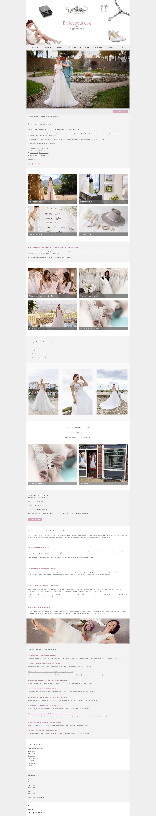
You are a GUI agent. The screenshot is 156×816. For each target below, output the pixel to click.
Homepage (35, 47)
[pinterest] (39, 163)
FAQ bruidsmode (33, 806)
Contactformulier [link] (35, 519)
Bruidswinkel (47, 47)
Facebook (80, 513)
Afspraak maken (97, 47)
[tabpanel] (78, 138)
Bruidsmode (60, 47)
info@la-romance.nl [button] (38, 155)
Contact (123, 47)
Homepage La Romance (34, 116)
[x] (35, 163)
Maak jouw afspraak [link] (120, 111)
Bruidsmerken (72, 47)
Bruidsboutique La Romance (35, 748)
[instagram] (29, 163)
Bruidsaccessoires (85, 47)
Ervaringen (110, 47)
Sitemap (30, 809)
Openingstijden (43, 153)
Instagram (88, 513)
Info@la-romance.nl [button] (41, 509)
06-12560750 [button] (38, 505)
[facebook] (32, 163)
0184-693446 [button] (34, 153)
